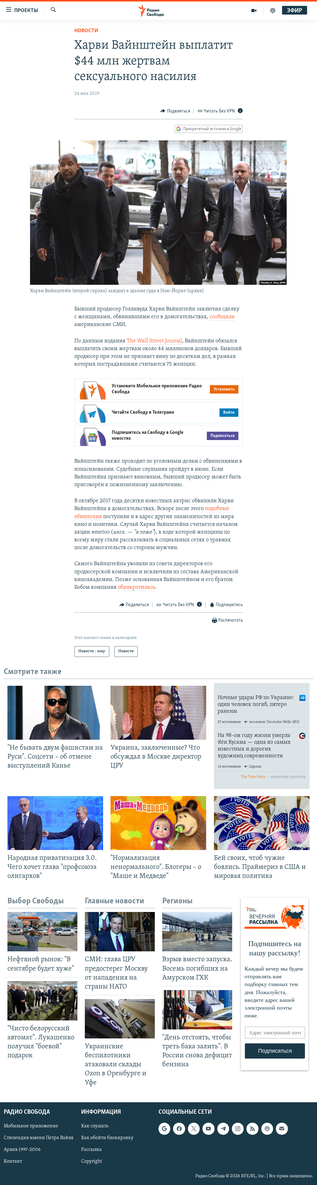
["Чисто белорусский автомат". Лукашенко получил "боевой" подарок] (42, 1000)
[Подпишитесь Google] (164, 1128)
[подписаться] (282, 1128)
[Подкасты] (267, 1128)
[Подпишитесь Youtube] (208, 1128)
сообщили (222, 317)
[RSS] (252, 1128)
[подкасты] (272, 10)
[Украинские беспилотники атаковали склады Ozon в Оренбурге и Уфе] (120, 1018)
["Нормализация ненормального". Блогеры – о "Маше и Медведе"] (158, 823)
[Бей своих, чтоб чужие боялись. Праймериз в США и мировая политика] (262, 823)
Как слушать (94, 1126)
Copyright (91, 1161)
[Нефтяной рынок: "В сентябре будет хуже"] (42, 931)
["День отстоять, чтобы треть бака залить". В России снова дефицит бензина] (197, 1009)
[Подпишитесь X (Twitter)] (194, 1128)
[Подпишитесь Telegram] (223, 1128)
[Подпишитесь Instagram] (238, 1128)
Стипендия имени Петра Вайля (38, 1137)
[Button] (175, 111)
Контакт (13, 1161)
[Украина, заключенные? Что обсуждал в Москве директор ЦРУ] (158, 713)
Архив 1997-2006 (22, 1149)
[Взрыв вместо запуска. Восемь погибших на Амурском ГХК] (197, 931)
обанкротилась (136, 587)
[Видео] (254, 10)
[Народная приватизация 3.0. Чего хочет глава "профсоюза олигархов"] (55, 823)
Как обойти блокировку (107, 1137)
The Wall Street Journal (154, 341)
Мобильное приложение (31, 1126)
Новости (86, 31)
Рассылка (91, 1149)
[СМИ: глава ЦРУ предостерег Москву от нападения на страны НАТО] (120, 931)
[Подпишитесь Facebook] (179, 1128)
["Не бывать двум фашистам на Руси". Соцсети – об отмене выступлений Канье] (55, 713)
